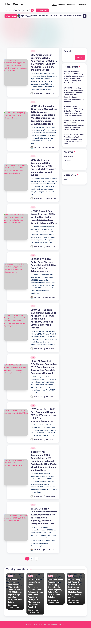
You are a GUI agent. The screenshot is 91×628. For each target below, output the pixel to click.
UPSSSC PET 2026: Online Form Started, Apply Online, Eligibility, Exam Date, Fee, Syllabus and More (43, 265)
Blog (33, 51)
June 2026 (67, 165)
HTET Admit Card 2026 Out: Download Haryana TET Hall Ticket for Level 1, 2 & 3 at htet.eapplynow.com (43, 415)
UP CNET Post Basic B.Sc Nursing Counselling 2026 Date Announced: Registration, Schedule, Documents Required (43, 367)
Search (67, 51)
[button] (42, 10)
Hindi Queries (14, 4)
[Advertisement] (45, 33)
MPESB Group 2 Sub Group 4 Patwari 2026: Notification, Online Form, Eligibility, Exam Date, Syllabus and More (43, 217)
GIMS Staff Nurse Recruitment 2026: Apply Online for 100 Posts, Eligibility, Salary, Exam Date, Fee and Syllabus (73, 111)
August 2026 (68, 157)
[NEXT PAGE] (36, 559)
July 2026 (67, 161)
